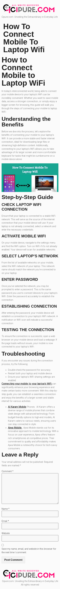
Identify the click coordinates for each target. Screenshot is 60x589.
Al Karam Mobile (17, 406)
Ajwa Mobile (15, 427)
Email (5, 521)
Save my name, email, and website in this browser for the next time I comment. (29, 551)
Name (5, 509)
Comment (7, 471)
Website (6, 533)
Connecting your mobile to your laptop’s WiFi (27, 383)
